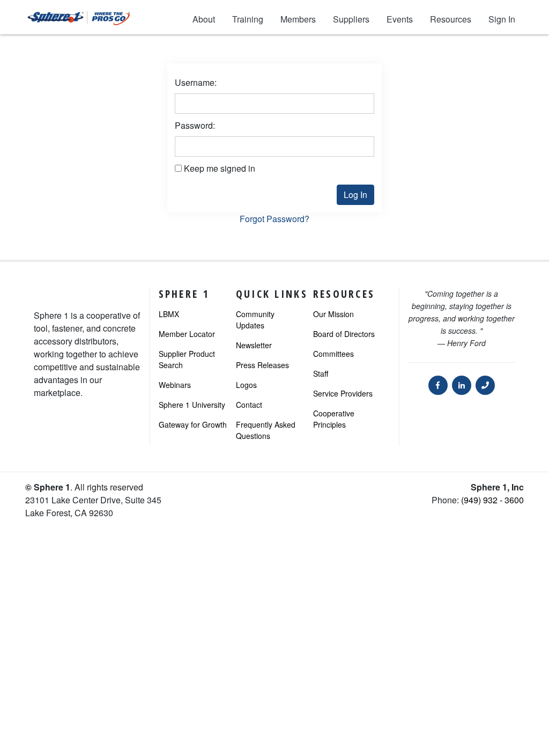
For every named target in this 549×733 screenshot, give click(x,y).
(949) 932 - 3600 (492, 500)
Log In (355, 194)
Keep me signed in (219, 168)
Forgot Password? (274, 218)
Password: (195, 125)
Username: (196, 82)
